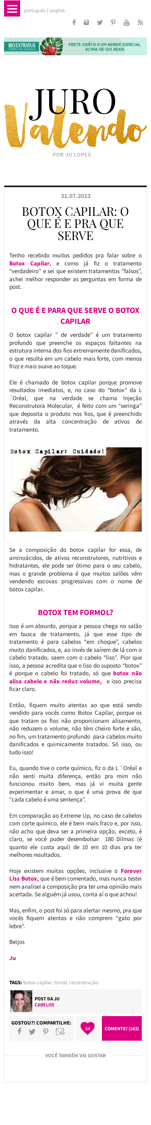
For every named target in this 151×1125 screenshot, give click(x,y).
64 (87, 1028)
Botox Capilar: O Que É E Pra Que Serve (75, 223)
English (57, 10)
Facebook (19, 1031)
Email (60, 1031)
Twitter (32, 1031)
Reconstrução (83, 982)
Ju (57, 999)
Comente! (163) (122, 1028)
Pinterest (45, 1031)
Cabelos (44, 1005)
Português (35, 10)
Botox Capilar (37, 982)
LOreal (60, 982)
